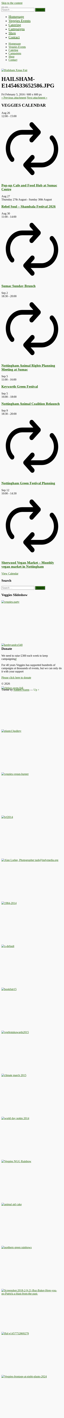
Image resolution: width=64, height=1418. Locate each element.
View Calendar (9, 573)
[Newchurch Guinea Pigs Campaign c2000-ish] (15, 774)
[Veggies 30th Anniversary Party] (10, 601)
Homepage (16, 16)
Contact (14, 37)
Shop (12, 33)
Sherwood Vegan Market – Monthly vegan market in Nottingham (27, 564)
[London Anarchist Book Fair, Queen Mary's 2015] (9, 989)
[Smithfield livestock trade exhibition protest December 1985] (29, 1293)
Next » (37, 97)
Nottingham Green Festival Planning (28, 483)
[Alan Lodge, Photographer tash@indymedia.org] (29, 860)
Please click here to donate (16, 677)
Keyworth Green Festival (19, 386)
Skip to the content (11, 2)
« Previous (13, 97)
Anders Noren (21, 689)
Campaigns (17, 29)
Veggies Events (20, 21)
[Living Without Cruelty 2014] (7, 817)
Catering (15, 25)
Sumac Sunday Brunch (18, 286)
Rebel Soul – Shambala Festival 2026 (28, 206)
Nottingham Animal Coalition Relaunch (30, 404)
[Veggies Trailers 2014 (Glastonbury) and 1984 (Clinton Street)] (9, 903)
